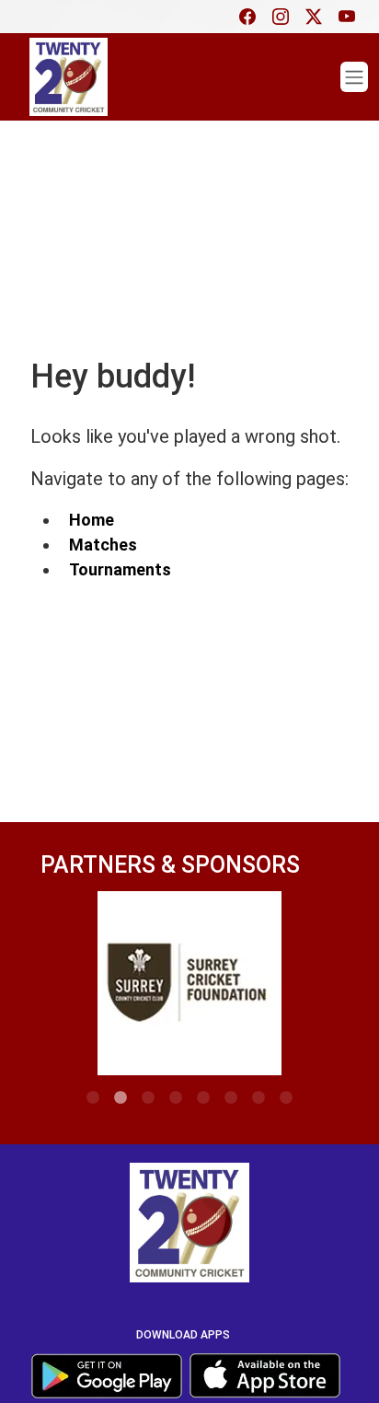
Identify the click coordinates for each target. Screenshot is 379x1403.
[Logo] (189, 1226)
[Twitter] (318, 16)
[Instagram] (285, 16)
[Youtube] (351, 16)
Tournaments (120, 569)
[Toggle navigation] (354, 76)
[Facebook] (252, 16)
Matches (103, 544)
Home (91, 519)
